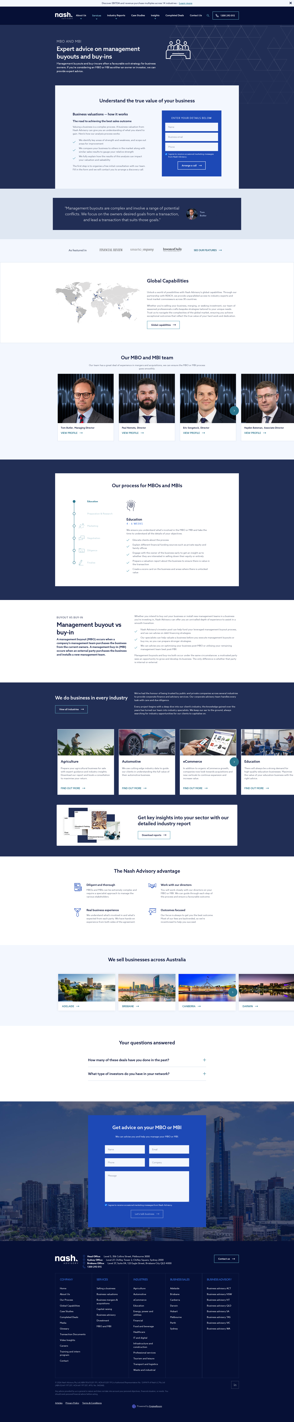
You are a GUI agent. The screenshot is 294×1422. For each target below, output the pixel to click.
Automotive (139, 1294)
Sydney (174, 1328)
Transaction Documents (72, 1334)
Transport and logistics (145, 1364)
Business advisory (106, 1315)
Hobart (174, 1311)
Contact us (224, 1258)
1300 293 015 (228, 15)
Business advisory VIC (218, 1323)
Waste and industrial (144, 1370)
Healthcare (139, 1332)
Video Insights (67, 1340)
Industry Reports (116, 15)
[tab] (95, 501)
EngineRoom (155, 1406)
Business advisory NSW (219, 1294)
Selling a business (106, 1288)
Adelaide (174, 1288)
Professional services (144, 1352)
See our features (205, 250)
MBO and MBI (104, 1326)
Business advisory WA (218, 1328)
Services (96, 15)
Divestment (103, 1320)
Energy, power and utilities (143, 1313)
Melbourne (176, 1317)
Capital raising (104, 1309)
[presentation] (234, 410)
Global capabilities (161, 324)
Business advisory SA (218, 1311)
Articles (58, 1402)
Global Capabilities (70, 1305)
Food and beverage (143, 1326)
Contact (64, 1360)
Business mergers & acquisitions (107, 1301)
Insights (155, 15)
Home (63, 1288)
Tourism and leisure (143, 1358)
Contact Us (196, 15)
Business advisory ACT (219, 1288)
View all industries (69, 709)
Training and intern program (70, 1353)
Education (138, 1305)
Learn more (185, 3)
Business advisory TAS (218, 1317)
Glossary (64, 1328)
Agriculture (139, 1288)
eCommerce (139, 1300)
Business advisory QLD (219, 1305)
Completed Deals (175, 15)
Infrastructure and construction (143, 1345)
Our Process (66, 1300)
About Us (81, 15)
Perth (173, 1323)
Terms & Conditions (92, 1402)
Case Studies (138, 15)
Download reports (151, 835)
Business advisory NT (218, 1300)
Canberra (175, 1300)
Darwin (174, 1305)
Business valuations (107, 1294)
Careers (64, 1345)
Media (63, 1323)
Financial (138, 1320)
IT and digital (140, 1338)
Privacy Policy (72, 1402)
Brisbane (174, 1294)
